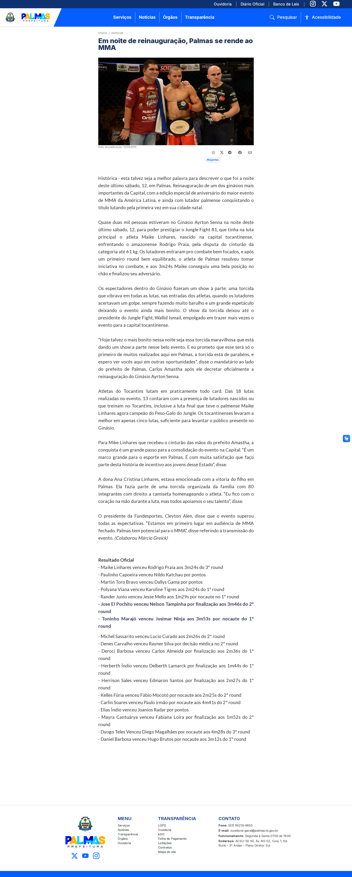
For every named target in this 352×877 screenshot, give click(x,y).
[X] (324, 4)
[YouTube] (336, 4)
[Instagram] (312, 4)
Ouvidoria (124, 843)
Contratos (165, 847)
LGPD (162, 825)
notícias (117, 33)
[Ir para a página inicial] (28, 17)
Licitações (165, 843)
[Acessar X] (74, 856)
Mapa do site (167, 852)
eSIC (161, 834)
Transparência (128, 834)
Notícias (123, 830)
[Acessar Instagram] (96, 856)
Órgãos (123, 838)
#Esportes (213, 159)
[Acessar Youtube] (85, 856)
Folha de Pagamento (172, 838)
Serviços (124, 825)
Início (102, 33)
